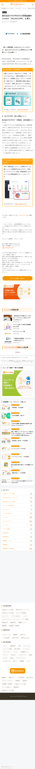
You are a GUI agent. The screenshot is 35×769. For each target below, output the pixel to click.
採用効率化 (17, 537)
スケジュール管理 (7, 648)
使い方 (15, 661)
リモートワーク (7, 651)
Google (12, 658)
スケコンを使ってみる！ (17, 278)
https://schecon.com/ (7, 247)
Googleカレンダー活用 (17, 493)
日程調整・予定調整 (17, 548)
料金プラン (23, 634)
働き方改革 (17, 648)
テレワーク (5, 654)
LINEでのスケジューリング (17, 497)
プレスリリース (23, 215)
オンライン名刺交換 (17, 505)
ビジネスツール (22, 654)
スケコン (5, 645)
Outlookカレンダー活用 (17, 501)
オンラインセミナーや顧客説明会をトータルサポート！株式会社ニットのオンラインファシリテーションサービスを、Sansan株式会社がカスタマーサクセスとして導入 (17, 361)
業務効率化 (13, 645)
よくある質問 (6, 637)
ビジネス (5, 658)
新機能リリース (17, 540)
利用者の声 (17, 533)
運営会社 (25, 680)
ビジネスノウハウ (17, 521)
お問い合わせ (15, 637)
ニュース (4, 12)
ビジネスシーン (7, 661)
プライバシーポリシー (7, 680)
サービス (15, 651)
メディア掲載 (15, 347)
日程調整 (21, 661)
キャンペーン (17, 509)
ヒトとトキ (17, 525)
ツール (28, 661)
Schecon (19, 5)
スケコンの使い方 (17, 513)
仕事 (19, 645)
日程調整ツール (24, 651)
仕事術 (30, 654)
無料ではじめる (25, 637)
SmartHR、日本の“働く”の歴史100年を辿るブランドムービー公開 (14, 357)
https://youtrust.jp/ (23, 109)
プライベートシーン (21, 658)
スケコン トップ (7, 634)
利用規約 (18, 680)
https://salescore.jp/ (21, 204)
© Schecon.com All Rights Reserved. (17, 696)
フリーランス (26, 648)
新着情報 (17, 544)
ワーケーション (27, 645)
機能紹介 (15, 634)
